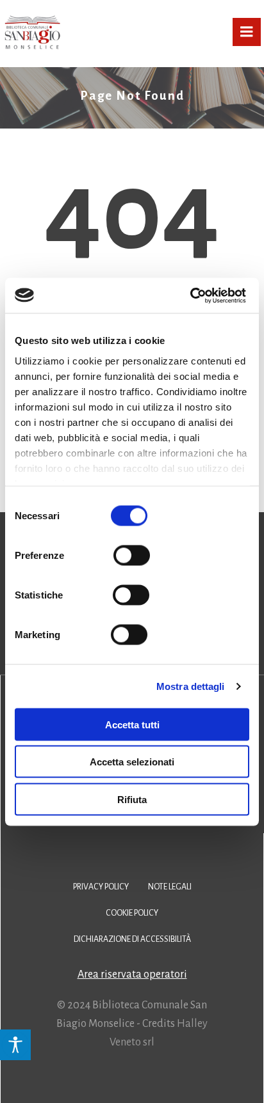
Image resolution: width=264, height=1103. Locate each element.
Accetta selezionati (132, 761)
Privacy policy (101, 886)
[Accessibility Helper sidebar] (15, 1044)
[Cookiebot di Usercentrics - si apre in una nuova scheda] (190, 295)
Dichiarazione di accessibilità (132, 939)
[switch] (131, 554)
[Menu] (247, 32)
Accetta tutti (132, 724)
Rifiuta (132, 799)
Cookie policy (132, 913)
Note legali (170, 886)
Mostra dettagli (190, 685)
